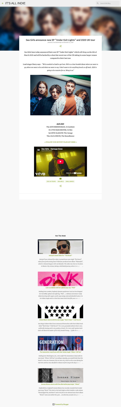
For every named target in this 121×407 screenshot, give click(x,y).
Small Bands (70, 181)
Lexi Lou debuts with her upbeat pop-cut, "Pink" (60, 287)
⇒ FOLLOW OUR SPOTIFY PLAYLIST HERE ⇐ (60, 142)
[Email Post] (60, 179)
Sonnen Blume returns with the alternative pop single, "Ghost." (60, 384)
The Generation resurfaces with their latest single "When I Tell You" (60, 352)
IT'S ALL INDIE (15, 3)
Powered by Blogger (62, 404)
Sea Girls (61, 181)
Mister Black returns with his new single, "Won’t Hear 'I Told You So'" (60, 320)
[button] (60, 46)
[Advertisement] (60, 215)
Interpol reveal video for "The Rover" (60, 255)
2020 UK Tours (51, 181)
